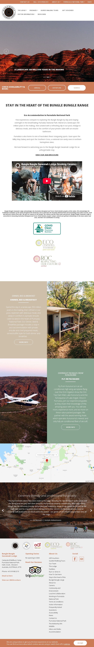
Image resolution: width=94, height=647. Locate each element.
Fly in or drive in (54, 572)
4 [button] (49, 77)
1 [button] (44, 77)
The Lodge (22, 10)
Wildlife (51, 626)
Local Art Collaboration (57, 593)
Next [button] (87, 51)
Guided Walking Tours (49, 10)
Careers (52, 585)
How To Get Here (55, 574)
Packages (33, 10)
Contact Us (24, 2)
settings (67, 644)
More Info (23, 342)
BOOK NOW (42, 14)
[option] (47, 51)
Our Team (52, 563)
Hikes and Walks (55, 629)
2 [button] (46, 77)
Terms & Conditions (56, 602)
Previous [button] (6, 51)
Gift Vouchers (68, 10)
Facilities (52, 569)
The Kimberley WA (55, 624)
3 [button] (47, 77)
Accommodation (55, 632)
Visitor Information (26, 14)
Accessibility (53, 613)
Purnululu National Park (74, 2)
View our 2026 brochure (11, 580)
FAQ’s (90, 2)
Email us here (7, 576)
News (51, 615)
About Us (55, 2)
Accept (80, 643)
